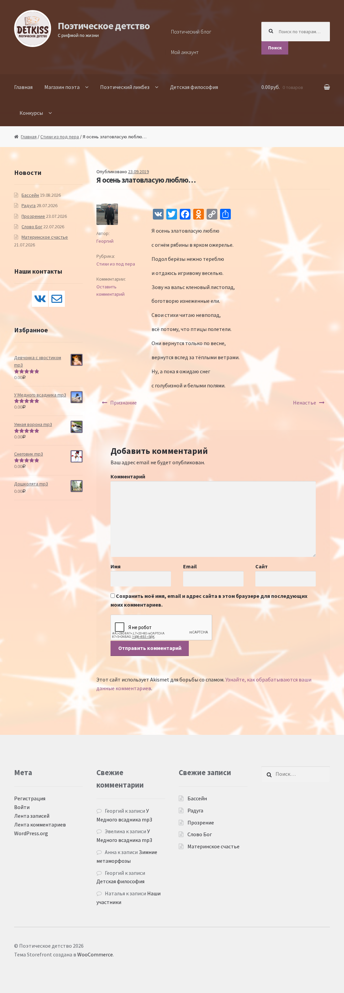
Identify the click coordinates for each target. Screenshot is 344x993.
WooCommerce (95, 954)
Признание (123, 402)
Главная (23, 87)
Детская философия (194, 87)
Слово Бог (32, 227)
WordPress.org (31, 833)
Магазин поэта (62, 87)
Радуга (29, 205)
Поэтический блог (191, 32)
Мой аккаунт (185, 52)
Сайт (261, 566)
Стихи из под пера (59, 137)
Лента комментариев (40, 824)
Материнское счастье (45, 237)
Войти (22, 807)
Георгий (105, 241)
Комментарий (128, 476)
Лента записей (31, 815)
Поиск (275, 48)
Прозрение (33, 216)
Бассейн (30, 195)
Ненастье (304, 402)
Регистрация (29, 798)
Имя (116, 566)
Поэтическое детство (104, 25)
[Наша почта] (57, 299)
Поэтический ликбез (124, 87)
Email (190, 566)
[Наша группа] (40, 299)
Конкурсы (31, 112)
